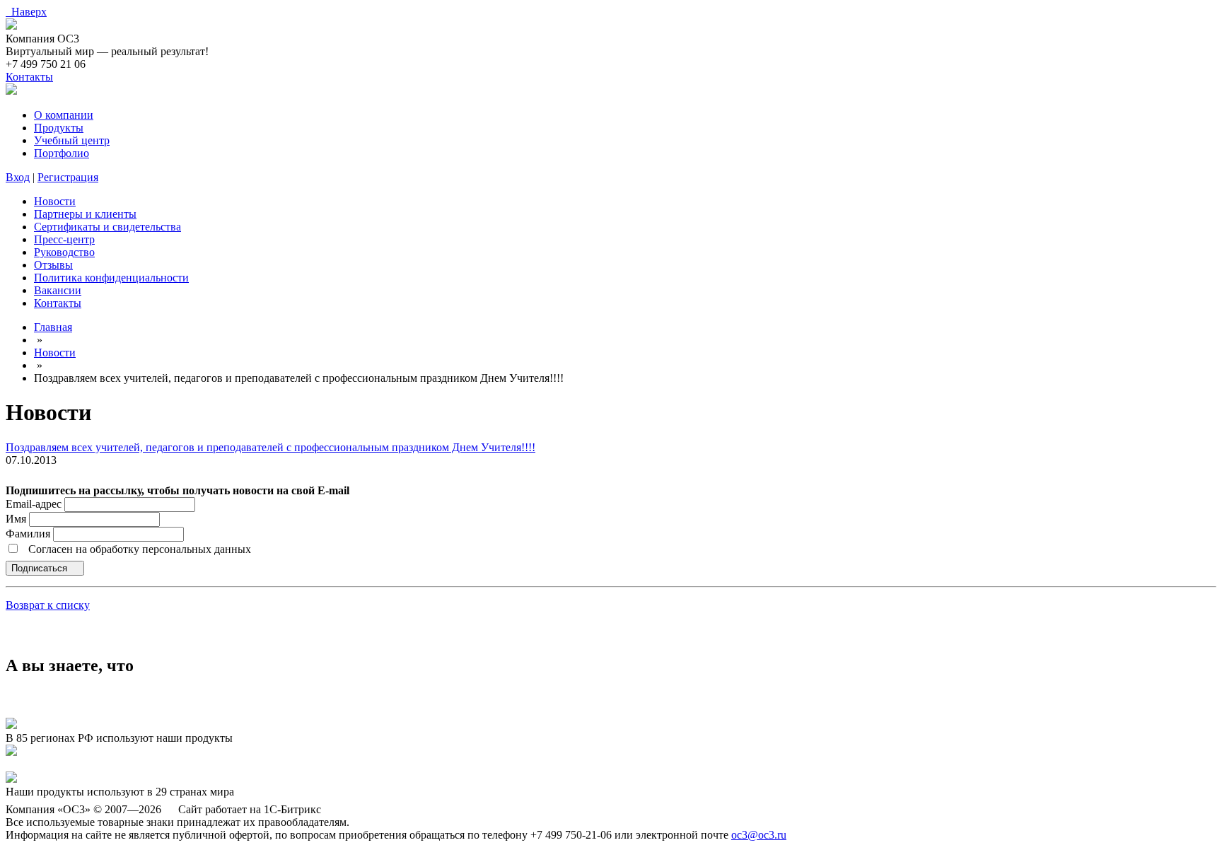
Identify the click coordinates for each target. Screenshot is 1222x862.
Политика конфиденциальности (111, 278)
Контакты (29, 77)
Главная (53, 327)
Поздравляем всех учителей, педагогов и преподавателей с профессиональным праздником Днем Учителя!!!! (270, 447)
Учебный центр (72, 140)
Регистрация (67, 177)
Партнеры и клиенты (85, 214)
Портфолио (61, 153)
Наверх (26, 12)
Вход (18, 177)
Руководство (64, 252)
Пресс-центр (64, 239)
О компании (63, 115)
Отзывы (53, 265)
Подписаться (40, 568)
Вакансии (57, 290)
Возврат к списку (48, 605)
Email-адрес (34, 504)
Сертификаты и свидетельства (107, 227)
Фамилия (29, 534)
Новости (55, 201)
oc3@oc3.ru (758, 835)
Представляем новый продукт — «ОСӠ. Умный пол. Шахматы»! (162, 765)
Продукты (58, 128)
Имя (17, 519)
